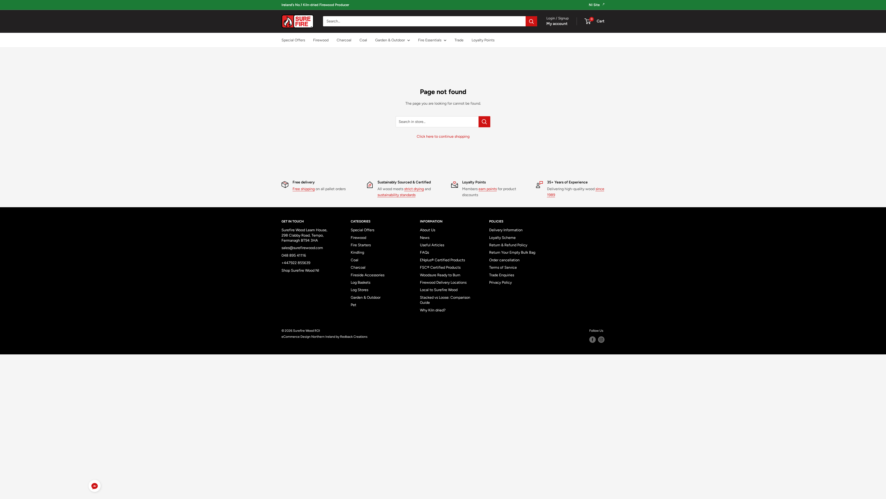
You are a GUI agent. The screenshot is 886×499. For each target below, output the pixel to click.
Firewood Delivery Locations (443, 282)
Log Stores (359, 290)
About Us (427, 230)
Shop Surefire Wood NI (300, 270)
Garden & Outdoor (390, 40)
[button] (95, 487)
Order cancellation (504, 260)
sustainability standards (396, 195)
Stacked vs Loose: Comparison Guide (445, 300)
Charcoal (344, 40)
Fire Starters (361, 245)
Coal (363, 40)
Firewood (321, 40)
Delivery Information (506, 230)
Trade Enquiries (501, 275)
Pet (353, 305)
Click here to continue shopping (443, 136)
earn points (488, 189)
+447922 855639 (295, 263)
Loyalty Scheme (502, 237)
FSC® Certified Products (440, 267)
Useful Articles (432, 245)
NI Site (595, 5)
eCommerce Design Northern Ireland (308, 337)
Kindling (357, 252)
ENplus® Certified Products (442, 260)
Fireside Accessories (367, 275)
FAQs (424, 252)
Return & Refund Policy (508, 245)
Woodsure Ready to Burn (440, 275)
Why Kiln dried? (433, 310)
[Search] (531, 21)
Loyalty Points (483, 40)
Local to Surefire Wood (439, 290)
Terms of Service (503, 267)
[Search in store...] (484, 121)
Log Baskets (360, 282)
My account (557, 23)
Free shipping (304, 189)
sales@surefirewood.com (302, 248)
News (424, 237)
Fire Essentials (429, 40)
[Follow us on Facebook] (592, 339)
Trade (459, 40)
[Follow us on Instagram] (601, 339)
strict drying (414, 189)
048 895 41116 (293, 255)
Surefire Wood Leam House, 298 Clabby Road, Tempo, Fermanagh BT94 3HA (304, 235)
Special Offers (293, 40)
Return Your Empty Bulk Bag (512, 252)
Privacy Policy (500, 282)
